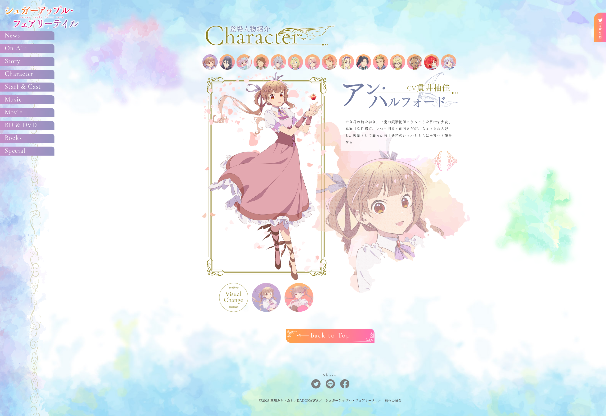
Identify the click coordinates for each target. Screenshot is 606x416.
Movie (13, 112)
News (12, 35)
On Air (15, 48)
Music (13, 100)
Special (15, 151)
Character (19, 74)
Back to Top (330, 335)
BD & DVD (21, 125)
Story (12, 61)
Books (13, 138)
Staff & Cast (23, 87)
